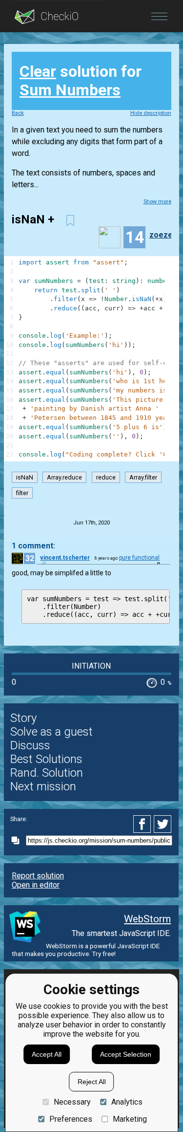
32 (29, 558)
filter (22, 493)
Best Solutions (46, 759)
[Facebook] (143, 824)
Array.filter (143, 477)
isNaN (24, 477)
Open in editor (36, 885)
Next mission (43, 786)
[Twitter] (163, 824)
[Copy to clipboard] (18, 840)
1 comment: (33, 545)
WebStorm (147, 919)
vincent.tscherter (65, 557)
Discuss (30, 745)
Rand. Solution (46, 773)
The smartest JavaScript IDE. (121, 933)
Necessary (72, 1102)
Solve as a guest (51, 732)
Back (18, 113)
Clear (38, 71)
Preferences (70, 1119)
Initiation (91, 666)
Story (23, 718)
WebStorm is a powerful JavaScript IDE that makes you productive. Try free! (86, 950)
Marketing (130, 1119)
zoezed (163, 234)
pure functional (139, 557)
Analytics (126, 1102)
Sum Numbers (70, 90)
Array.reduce (64, 477)
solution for (81, 80)
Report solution (38, 875)
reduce (106, 477)
